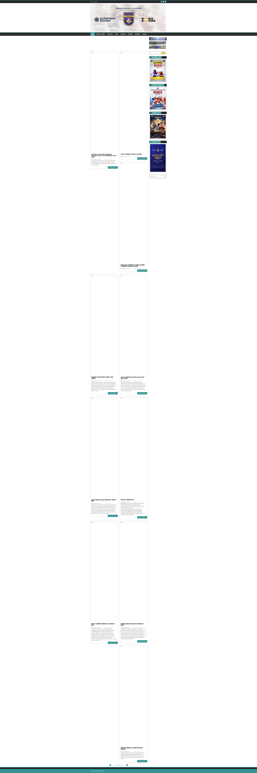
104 (114, 765)
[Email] (165, 1)
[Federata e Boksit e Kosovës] (128, 17)
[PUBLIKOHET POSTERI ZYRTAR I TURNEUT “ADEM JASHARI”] (104, 325)
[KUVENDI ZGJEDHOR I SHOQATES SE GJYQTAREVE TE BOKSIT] (133, 572)
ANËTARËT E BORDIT (100, 34)
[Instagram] (163, 1)
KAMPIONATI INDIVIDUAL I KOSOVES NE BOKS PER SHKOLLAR (132, 748)
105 (116, 765)
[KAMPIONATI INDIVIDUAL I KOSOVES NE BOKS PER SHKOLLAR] (133, 696)
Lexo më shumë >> (113, 167)
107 (120, 765)
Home (92, 34)
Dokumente (137, 34)
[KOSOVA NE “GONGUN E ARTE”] (133, 448)
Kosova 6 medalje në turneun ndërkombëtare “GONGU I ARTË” (103, 500)
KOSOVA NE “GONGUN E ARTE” (127, 500)
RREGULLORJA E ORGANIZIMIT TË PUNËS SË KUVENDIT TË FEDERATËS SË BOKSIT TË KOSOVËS (133, 265)
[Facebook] (161, 1)
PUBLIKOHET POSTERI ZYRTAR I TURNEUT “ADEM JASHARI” (102, 377)
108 (122, 765)
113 (125, 765)
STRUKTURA (110, 34)
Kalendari (123, 34)
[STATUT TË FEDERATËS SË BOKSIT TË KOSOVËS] (133, 102)
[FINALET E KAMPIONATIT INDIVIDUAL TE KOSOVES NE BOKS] (104, 572)
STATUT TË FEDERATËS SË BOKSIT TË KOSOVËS (131, 154)
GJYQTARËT (130, 34)
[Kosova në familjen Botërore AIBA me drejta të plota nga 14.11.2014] (133, 325)
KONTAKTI (144, 34)
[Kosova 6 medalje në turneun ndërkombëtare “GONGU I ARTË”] (104, 448)
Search (163, 52)
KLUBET (116, 34)
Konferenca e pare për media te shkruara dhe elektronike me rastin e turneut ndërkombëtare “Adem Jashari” (103, 155)
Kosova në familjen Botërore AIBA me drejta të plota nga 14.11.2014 (132, 377)
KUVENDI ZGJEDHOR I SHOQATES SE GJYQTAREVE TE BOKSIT (132, 624)
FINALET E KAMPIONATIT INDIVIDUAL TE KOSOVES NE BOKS (103, 624)
